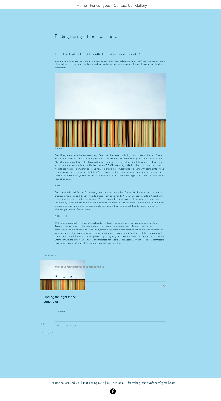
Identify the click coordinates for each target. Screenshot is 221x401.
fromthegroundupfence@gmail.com (152, 382)
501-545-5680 (115, 382)
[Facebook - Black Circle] (113, 391)
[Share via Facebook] (56, 276)
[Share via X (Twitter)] (63, 276)
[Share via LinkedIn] (70, 276)
